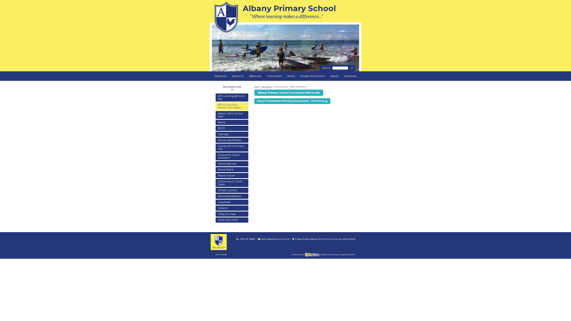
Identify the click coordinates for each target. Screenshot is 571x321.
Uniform (223, 208)
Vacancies (350, 76)
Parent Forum (226, 175)
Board (221, 122)
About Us (238, 76)
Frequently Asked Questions (228, 156)
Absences (255, 76)
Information (274, 76)
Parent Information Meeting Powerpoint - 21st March (291, 101)
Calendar (223, 134)
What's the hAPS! (228, 220)
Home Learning (227, 163)
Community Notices (229, 140)
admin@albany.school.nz (275, 239)
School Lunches (227, 190)
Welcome (221, 76)
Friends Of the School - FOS (231, 147)
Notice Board (225, 169)
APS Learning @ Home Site (231, 97)
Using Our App (227, 214)
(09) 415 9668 (247, 239)
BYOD (221, 128)
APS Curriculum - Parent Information (229, 106)
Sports (334, 76)
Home (256, 87)
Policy (291, 76)
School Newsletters (229, 196)
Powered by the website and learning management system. (323, 255)
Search (326, 68)
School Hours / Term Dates (230, 183)
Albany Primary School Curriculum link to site (288, 92)
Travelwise (224, 202)
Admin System (221, 255)
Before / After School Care (230, 115)
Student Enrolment (312, 76)
